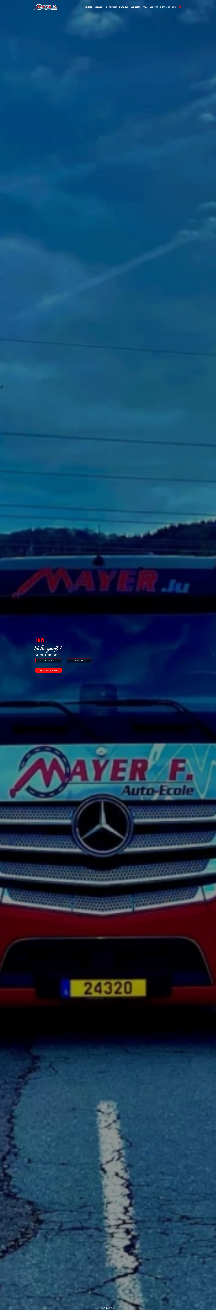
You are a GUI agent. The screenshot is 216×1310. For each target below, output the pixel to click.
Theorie (113, 8)
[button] (2, 655)
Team (145, 8)
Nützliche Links (168, 8)
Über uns (123, 8)
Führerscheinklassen (96, 8)
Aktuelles (135, 8)
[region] (108, 655)
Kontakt (154, 8)
